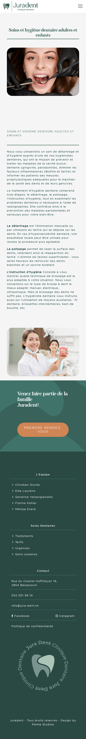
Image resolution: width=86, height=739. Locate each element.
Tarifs (19, 542)
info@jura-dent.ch (25, 605)
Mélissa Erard (25, 509)
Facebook (21, 616)
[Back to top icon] (77, 730)
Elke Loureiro (25, 490)
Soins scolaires (26, 554)
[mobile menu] (80, 6)
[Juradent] (20, 6)
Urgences (22, 548)
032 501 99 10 (22, 595)
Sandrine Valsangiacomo (34, 497)
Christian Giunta (27, 484)
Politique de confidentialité (32, 626)
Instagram (66, 616)
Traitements (24, 536)
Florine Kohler (26, 503)
